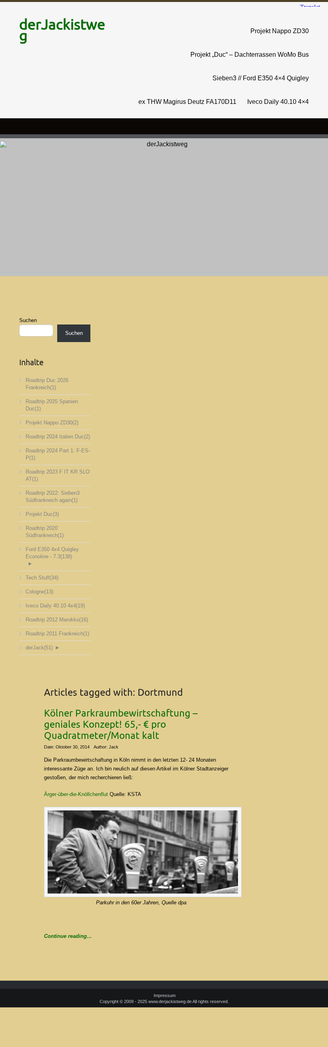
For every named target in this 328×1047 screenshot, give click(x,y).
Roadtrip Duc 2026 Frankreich (47, 383)
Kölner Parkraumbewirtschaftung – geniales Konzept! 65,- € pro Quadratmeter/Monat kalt (121, 724)
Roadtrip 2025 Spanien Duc (52, 405)
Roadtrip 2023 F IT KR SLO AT (58, 475)
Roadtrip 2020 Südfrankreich (45, 531)
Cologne (39, 592)
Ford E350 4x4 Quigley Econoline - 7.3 (52, 552)
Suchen (28, 320)
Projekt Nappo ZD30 (279, 31)
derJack (39, 648)
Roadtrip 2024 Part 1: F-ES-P (58, 454)
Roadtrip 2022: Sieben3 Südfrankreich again (53, 496)
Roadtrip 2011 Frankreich (57, 634)
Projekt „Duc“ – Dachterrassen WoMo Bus (249, 54)
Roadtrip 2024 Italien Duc (58, 437)
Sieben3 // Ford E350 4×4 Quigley (260, 78)
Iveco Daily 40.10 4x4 (55, 606)
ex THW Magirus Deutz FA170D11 (187, 101)
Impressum (165, 995)
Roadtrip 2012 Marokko (57, 620)
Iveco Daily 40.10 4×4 (278, 101)
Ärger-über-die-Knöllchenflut (76, 794)
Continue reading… (68, 936)
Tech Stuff (42, 578)
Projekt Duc (42, 514)
